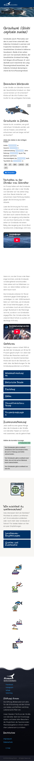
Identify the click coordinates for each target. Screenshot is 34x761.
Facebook (9, 684)
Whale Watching (9, 691)
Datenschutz (8, 742)
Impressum (7, 739)
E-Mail (8, 748)
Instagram (9, 687)
